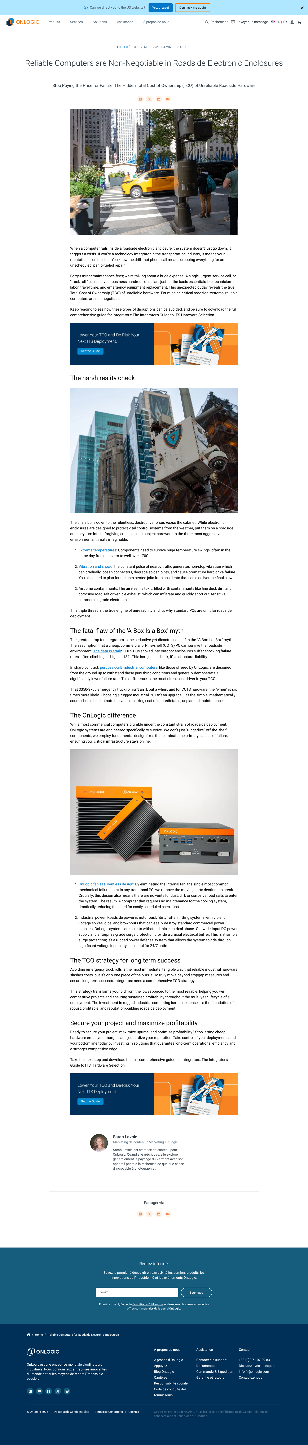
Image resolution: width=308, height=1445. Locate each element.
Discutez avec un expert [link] (257, 1365)
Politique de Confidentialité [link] (71, 1412)
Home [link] (28, 1334)
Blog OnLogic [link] (164, 1371)
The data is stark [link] (107, 651)
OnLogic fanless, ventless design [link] (106, 884)
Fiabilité (123, 47)
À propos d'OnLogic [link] (168, 1359)
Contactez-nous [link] (250, 1377)
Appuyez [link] (160, 1365)
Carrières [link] (160, 1377)
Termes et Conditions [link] (109, 1412)
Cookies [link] (133, 1412)
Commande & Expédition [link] (214, 1371)
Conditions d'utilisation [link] (147, 1304)
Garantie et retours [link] (210, 1377)
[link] (22, 22)
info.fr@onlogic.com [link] (254, 1371)
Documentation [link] (207, 1365)
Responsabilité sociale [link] (171, 1383)
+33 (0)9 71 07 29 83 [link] (254, 1359)
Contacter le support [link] (211, 1359)
